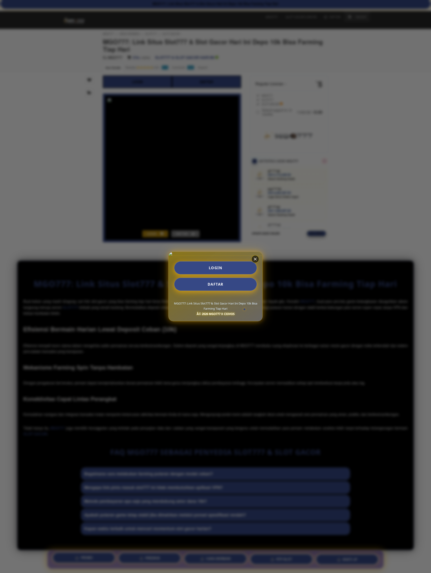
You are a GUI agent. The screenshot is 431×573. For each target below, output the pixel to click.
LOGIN (215, 267)
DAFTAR (216, 284)
